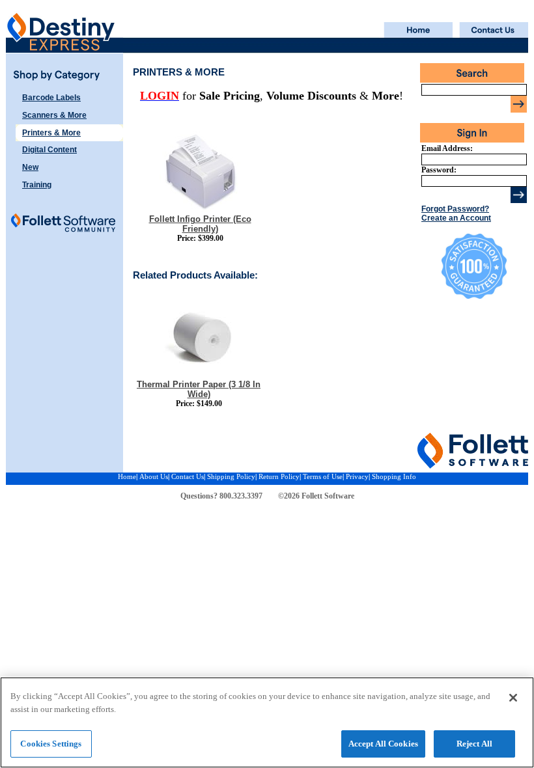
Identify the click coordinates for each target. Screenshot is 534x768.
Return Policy (279, 476)
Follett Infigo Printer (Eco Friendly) (200, 224)
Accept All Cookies (383, 743)
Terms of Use (323, 476)
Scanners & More (54, 115)
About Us (153, 476)
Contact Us (187, 476)
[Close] (513, 697)
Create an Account (456, 218)
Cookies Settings (50, 743)
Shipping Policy (231, 476)
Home (127, 476)
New (30, 167)
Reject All (474, 743)
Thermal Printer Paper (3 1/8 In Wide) (198, 389)
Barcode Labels (51, 97)
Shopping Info (394, 476)
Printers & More (51, 132)
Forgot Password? (455, 208)
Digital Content (49, 149)
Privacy (357, 476)
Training (36, 184)
